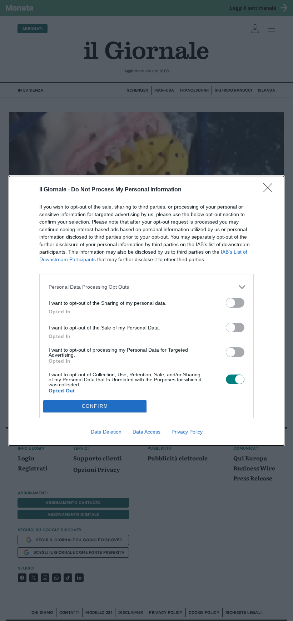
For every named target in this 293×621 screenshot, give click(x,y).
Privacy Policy (187, 432)
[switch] (235, 303)
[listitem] (146, 287)
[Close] (270, 190)
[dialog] (146, 310)
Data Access (146, 432)
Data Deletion (106, 432)
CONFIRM (95, 406)
